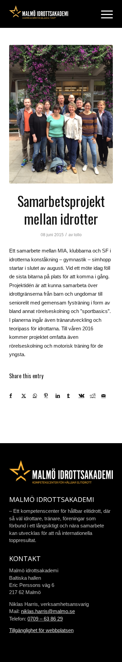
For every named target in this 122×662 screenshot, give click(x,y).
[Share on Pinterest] (49, 395)
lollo (78, 234)
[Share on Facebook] (15, 395)
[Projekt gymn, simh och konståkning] (61, 114)
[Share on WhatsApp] (38, 395)
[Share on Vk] (84, 395)
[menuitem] (103, 14)
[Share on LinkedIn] (61, 395)
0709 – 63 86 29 (45, 619)
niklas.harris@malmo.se (48, 611)
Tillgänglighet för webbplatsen (41, 630)
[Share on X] (27, 395)
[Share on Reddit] (95, 395)
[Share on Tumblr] (72, 395)
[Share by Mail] (107, 395)
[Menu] (103, 14)
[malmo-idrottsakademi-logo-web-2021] (50, 14)
